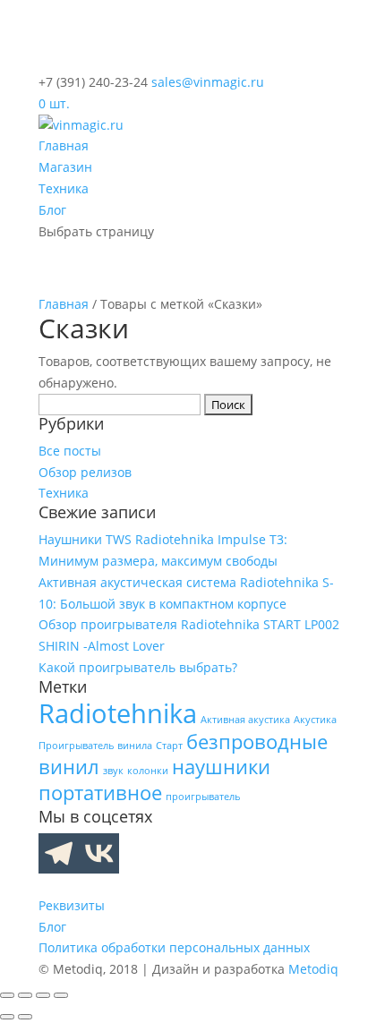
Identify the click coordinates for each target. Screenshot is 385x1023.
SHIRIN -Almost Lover (101, 645)
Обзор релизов (85, 472)
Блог (52, 209)
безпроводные (257, 741)
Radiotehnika (117, 713)
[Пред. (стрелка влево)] (7, 1016)
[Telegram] (58, 853)
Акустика (315, 719)
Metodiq (313, 968)
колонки (147, 770)
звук (113, 770)
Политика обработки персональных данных (174, 947)
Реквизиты (71, 905)
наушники (221, 767)
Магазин (65, 166)
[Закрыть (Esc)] (61, 995)
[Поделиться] (43, 995)
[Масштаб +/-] (7, 995)
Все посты (69, 450)
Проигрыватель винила (95, 745)
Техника (63, 188)
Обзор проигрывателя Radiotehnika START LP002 (188, 624)
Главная (63, 145)
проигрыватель (203, 796)
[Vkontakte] (99, 853)
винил (68, 767)
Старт (169, 745)
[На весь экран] (25, 995)
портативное (100, 793)
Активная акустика (245, 719)
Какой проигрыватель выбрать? (137, 667)
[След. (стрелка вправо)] (25, 1016)
